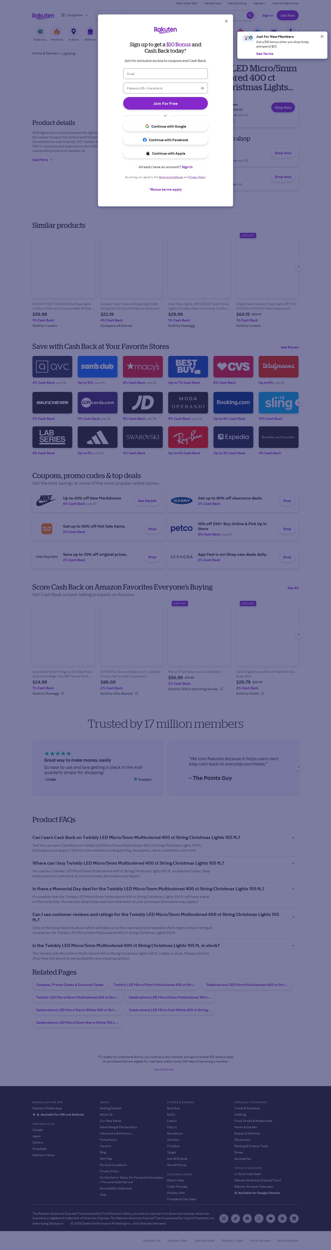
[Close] (322, 36)
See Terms (264, 53)
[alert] (282, 45)
